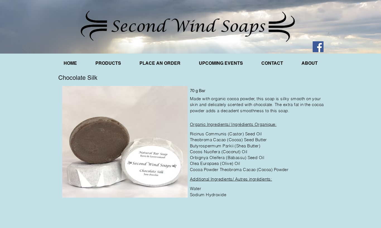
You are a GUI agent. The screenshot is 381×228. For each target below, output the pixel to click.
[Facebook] (318, 46)
